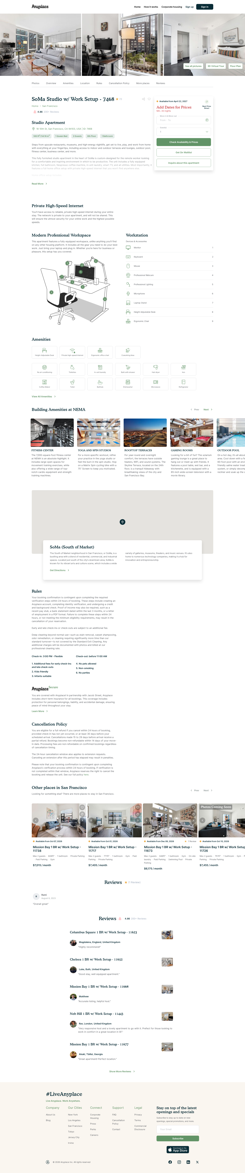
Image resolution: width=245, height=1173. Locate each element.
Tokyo (71, 1131)
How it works (151, 6)
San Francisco (75, 1126)
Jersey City (73, 1137)
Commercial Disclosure (140, 1128)
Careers (94, 1135)
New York (73, 1114)
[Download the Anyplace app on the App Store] (177, 1149)
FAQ (114, 1114)
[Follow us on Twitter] (197, 1162)
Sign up (189, 6)
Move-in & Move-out (168, 116)
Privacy (138, 1114)
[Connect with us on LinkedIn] (188, 1162)
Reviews (160, 83)
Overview (51, 83)
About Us (50, 1114)
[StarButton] (126, 882)
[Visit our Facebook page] (170, 1162)
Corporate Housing (95, 1116)
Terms (137, 1120)
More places (142, 83)
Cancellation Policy (119, 83)
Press (93, 1123)
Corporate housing (171, 6)
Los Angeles (74, 1120)
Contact (116, 1129)
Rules (99, 83)
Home (137, 6)
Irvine (71, 1143)
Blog (48, 1120)
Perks (93, 1129)
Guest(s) (163, 127)
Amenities (68, 83)
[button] (204, 7)
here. (86, 774)
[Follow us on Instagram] (179, 1162)
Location (85, 83)
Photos (35, 83)
